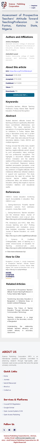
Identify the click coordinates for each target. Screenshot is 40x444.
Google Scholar (9, 407)
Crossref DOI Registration (12, 404)
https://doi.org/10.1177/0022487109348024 (20, 219)
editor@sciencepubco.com (25, 438)
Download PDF (19, 95)
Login (33, 8)
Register (34, 5)
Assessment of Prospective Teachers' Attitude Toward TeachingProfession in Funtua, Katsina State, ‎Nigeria (20, 292)
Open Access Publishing (12, 414)
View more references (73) (16, 251)
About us (7, 386)
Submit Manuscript (10, 383)
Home (6, 376)
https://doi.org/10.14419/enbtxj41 (21, 71)
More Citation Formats (8, 275)
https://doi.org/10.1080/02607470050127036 (21, 248)
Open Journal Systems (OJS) (13, 411)
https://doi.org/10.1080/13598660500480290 (21, 236)
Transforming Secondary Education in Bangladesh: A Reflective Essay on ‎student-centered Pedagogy (20, 301)
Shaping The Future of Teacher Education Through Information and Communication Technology (20, 310)
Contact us (7, 390)
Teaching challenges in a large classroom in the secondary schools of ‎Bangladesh (20, 319)
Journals (6, 379)
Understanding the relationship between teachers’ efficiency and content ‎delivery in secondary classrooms (20, 329)
